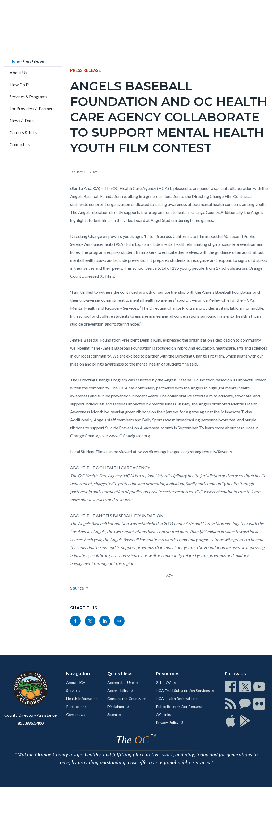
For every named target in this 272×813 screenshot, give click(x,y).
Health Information (82, 698)
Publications (76, 706)
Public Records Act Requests (180, 706)
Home (15, 61)
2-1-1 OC (164, 682)
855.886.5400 (31, 722)
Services (73, 690)
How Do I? (19, 84)
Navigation (78, 673)
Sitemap (114, 714)
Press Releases (34, 61)
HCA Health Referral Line (177, 698)
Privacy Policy (167, 722)
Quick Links (120, 673)
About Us (18, 72)
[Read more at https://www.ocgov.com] (30, 688)
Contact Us (20, 144)
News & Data (22, 120)
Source (77, 587)
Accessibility (118, 690)
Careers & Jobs (23, 132)
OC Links (163, 714)
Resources (168, 673)
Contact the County (124, 698)
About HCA (76, 682)
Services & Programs (28, 96)
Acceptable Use (121, 682)
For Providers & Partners (32, 108)
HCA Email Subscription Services (183, 690)
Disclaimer (116, 706)
